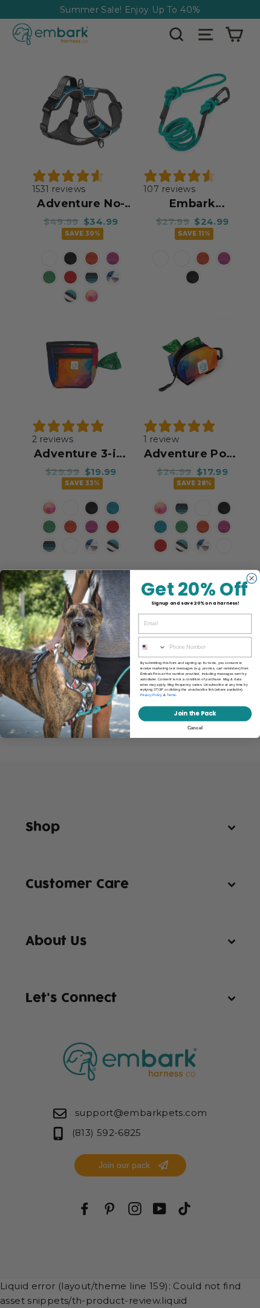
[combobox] (152, 647)
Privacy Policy (151, 695)
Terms (172, 695)
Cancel (195, 728)
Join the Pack (195, 713)
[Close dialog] (252, 578)
